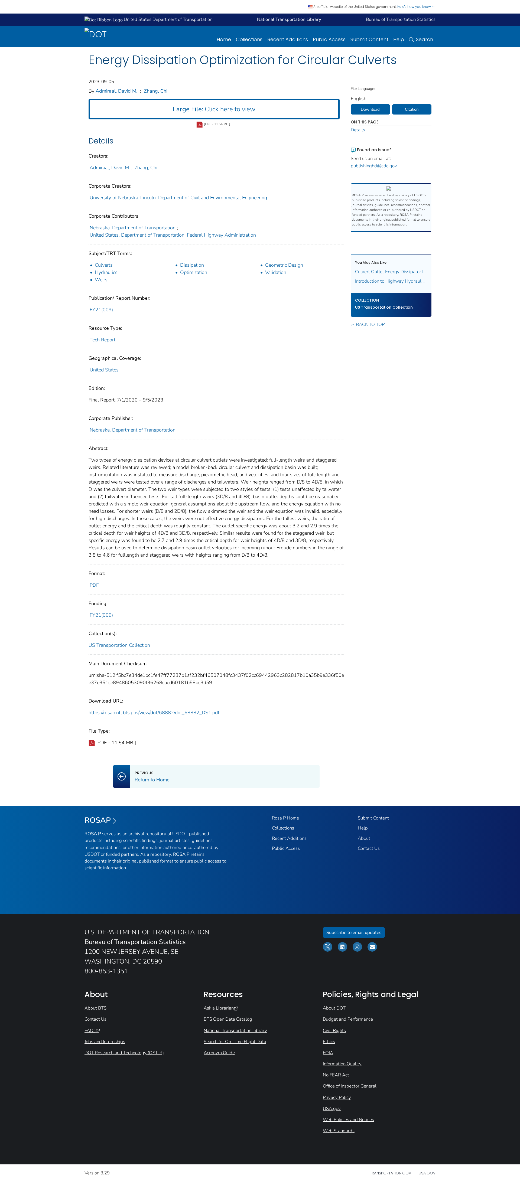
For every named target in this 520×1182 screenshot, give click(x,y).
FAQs (90, 1030)
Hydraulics (106, 272)
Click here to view (214, 109)
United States (104, 370)
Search (424, 39)
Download (370, 109)
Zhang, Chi (155, 91)
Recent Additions (287, 39)
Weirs (101, 279)
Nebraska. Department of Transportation (133, 227)
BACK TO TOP (370, 324)
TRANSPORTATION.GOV (390, 1173)
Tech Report (102, 340)
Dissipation (192, 265)
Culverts (104, 265)
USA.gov (332, 1108)
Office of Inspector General (349, 1086)
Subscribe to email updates (353, 932)
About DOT (334, 1008)
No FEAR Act (336, 1075)
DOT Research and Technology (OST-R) (124, 1053)
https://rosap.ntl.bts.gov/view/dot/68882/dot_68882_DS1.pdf (154, 712)
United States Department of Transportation (167, 19)
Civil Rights (334, 1030)
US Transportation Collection (119, 645)
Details (358, 130)
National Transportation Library (235, 1030)
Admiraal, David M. (116, 91)
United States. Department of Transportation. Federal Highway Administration (173, 235)
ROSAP (97, 820)
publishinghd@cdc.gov (374, 166)
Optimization (193, 272)
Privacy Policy (337, 1097)
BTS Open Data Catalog (228, 1019)
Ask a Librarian (219, 1008)
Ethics (329, 1042)
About (364, 838)
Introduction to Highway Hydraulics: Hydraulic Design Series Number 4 (391, 281)
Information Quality (342, 1064)
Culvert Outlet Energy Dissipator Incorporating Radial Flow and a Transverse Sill (391, 272)
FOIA (328, 1053)
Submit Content (369, 39)
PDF (94, 585)
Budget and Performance (348, 1019)
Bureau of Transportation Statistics (400, 19)
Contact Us (369, 848)
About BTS (95, 1008)
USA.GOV (427, 1173)
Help (398, 39)
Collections (249, 39)
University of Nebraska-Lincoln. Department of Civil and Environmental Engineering (178, 197)
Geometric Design (284, 265)
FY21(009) (101, 309)
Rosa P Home (285, 818)
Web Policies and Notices (348, 1119)
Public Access (329, 39)
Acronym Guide (219, 1053)
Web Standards (339, 1131)
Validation (275, 272)
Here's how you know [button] (414, 6)
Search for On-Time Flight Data (235, 1042)
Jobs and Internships (104, 1042)
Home (224, 39)
